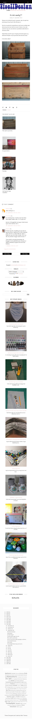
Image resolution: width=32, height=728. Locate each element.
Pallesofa (8, 692)
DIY (12, 679)
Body (25, 673)
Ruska (11, 693)
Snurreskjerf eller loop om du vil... (15, 644)
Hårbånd (11, 685)
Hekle (25, 682)
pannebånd (12, 692)
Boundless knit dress (9, 675)
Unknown (8, 208)
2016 (7, 618)
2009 (7, 660)
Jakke (22, 685)
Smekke (18, 696)
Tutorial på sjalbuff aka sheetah (16, 324)
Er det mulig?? (10, 635)
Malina (17, 688)
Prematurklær (18, 692)
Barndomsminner (11, 632)
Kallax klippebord (16, 526)
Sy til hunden (10, 700)
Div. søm (8, 679)
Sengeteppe (7, 695)
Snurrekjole (8, 698)
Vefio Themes (24, 715)
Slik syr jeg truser (16, 468)
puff (21, 692)
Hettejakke (21, 683)
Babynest (17, 673)
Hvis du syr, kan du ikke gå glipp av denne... (17, 639)
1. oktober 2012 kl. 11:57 (12, 246)
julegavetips (10, 687)
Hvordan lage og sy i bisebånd (16, 382)
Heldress (12, 684)
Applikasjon (8, 673)
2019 (7, 613)
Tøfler (21, 703)
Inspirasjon (9, 633)
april (9, 651)
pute (24, 692)
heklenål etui (7, 683)
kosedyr (22, 687)
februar (9, 654)
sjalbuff (26, 695)
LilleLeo (8, 228)
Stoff (12, 698)
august (9, 645)
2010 (7, 659)
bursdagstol (19, 677)
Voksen (23, 705)
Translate (20, 273)
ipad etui (19, 685)
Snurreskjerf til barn (11, 641)
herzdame (17, 683)
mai (9, 650)
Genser (13, 680)
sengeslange (24, 693)
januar (9, 656)
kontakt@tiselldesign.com (18, 10)
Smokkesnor (22, 696)
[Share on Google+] (17, 107)
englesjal (16, 679)
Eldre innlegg (24, 253)
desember (10, 625)
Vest (15, 705)
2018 (7, 615)
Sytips (17, 700)
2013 (7, 622)
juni (9, 648)
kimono (14, 687)
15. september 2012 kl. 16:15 (13, 212)
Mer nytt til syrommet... (12, 638)
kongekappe (18, 687)
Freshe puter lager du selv (13, 636)
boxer (16, 675)
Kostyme (25, 687)
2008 (7, 662)
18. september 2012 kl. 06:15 (13, 225)
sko (15, 696)
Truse (26, 701)
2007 (7, 663)
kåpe (6, 688)
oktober (9, 628)
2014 (7, 621)
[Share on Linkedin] (13, 107)
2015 (7, 619)
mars (9, 653)
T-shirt (20, 700)
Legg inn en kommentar (10, 249)
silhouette (18, 695)
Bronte (25, 675)
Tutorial (17, 703)
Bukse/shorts (12, 677)
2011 (7, 657)
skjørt (13, 696)
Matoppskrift (24, 688)
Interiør (9, 110)
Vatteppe (13, 705)
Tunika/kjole (10, 703)
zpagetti (20, 706)
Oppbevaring (19, 690)
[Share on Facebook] (3, 107)
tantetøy (24, 700)
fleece (9, 680)
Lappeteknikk (10, 688)
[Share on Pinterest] (10, 107)
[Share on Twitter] (6, 107)
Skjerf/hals (9, 696)
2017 (7, 616)
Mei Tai (8, 690)
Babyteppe (21, 673)
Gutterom (21, 680)
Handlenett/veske (10, 682)
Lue (15, 688)
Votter (17, 706)
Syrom (14, 700)
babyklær (13, 673)
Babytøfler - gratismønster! (16, 497)
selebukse (14, 693)
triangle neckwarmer (21, 701)
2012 (7, 624)
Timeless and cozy (13, 701)
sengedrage (19, 693)
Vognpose (19, 705)
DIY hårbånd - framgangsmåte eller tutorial (16, 439)
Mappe (20, 688)
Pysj (25, 692)
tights (6, 701)
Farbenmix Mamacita (22, 679)
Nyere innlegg (7, 253)
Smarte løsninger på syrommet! (16, 555)
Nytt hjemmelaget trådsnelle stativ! (16, 353)
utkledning (9, 705)
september (10, 630)
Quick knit (8, 693)
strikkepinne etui (19, 698)
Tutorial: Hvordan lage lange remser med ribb (16, 410)
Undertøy (24, 703)
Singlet (22, 695)
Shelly (10, 695)
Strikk (14, 698)
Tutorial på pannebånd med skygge (16, 584)
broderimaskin (20, 675)
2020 (7, 612)
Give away (9, 642)
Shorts (13, 695)
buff (6, 677)
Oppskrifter (24, 690)
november (10, 627)
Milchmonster (13, 690)
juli (8, 647)
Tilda (9, 701)
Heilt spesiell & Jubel (19, 682)
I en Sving (8, 216)
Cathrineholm (24, 677)
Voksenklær (13, 706)
